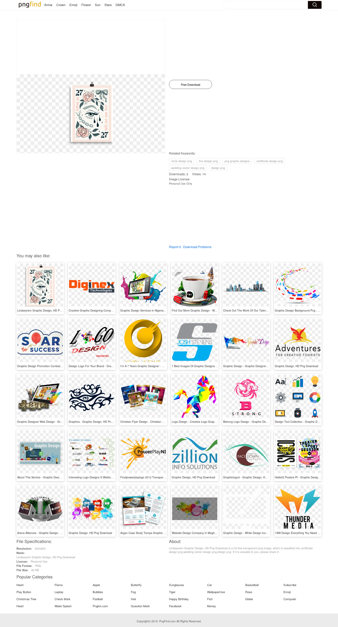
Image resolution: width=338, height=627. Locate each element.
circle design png (181, 161)
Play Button (23, 592)
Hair (133, 599)
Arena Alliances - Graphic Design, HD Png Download (49, 533)
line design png (208, 161)
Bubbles (98, 592)
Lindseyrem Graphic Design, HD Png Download (46, 310)
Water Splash (63, 606)
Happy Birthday (179, 599)
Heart (19, 585)
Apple (96, 585)
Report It (175, 247)
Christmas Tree (26, 599)
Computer (289, 599)
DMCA (120, 5)
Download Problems (197, 247)
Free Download (190, 84)
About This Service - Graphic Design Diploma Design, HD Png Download (62, 477)
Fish (210, 599)
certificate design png (269, 161)
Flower (86, 5)
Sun (98, 5)
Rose (248, 592)
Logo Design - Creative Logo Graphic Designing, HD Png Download (213, 422)
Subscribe (289, 585)
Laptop (59, 592)
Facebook (175, 606)
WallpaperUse (216, 592)
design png (218, 168)
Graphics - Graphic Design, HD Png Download (97, 422)
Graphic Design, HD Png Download (296, 366)
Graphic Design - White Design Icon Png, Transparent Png (259, 533)
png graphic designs (237, 161)
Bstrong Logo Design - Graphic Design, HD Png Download (259, 422)
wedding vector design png (187, 168)
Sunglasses (176, 585)
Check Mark (62, 599)
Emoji (73, 5)
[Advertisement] (91, 46)
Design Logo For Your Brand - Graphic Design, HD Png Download (109, 366)
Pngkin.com (100, 606)
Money (211, 606)
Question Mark (140, 606)
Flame (59, 585)
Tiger (172, 592)
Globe (249, 599)
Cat (209, 585)
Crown (61, 5)
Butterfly (136, 585)
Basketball (252, 585)
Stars (108, 5)
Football (98, 599)
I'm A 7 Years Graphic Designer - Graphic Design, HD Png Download (162, 366)
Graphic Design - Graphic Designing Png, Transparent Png (259, 366)
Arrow (48, 5)
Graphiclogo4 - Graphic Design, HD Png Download (254, 477)
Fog (133, 592)
